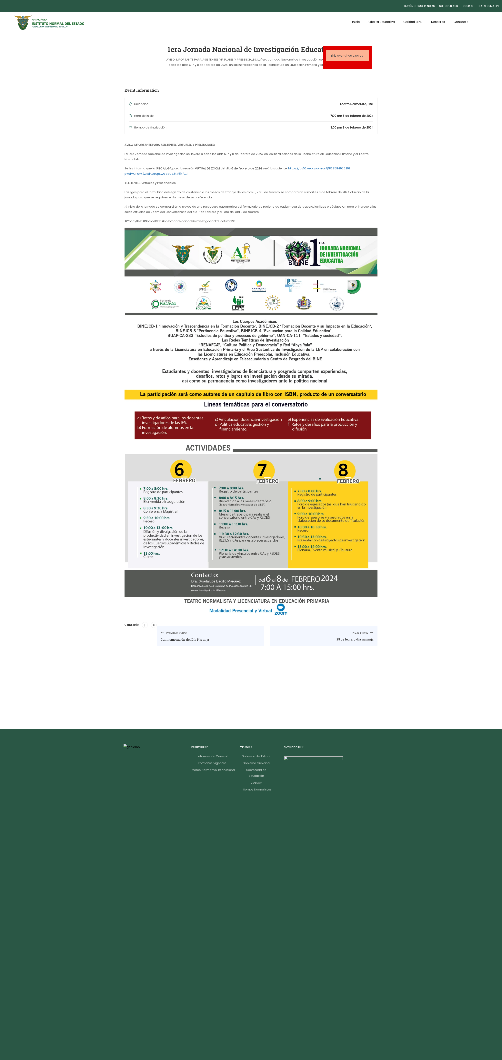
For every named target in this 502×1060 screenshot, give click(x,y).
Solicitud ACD (448, 6)
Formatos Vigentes (212, 763)
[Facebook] (145, 625)
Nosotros (438, 22)
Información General (212, 756)
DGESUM (256, 783)
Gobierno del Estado (256, 756)
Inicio (356, 22)
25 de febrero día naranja (355, 639)
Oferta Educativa (381, 22)
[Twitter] (154, 625)
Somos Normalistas (257, 789)
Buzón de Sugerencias (419, 6)
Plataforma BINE (489, 6)
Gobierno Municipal (256, 763)
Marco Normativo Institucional (213, 770)
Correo (468, 6)
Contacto (461, 22)
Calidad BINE (412, 22)
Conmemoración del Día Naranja (185, 639)
